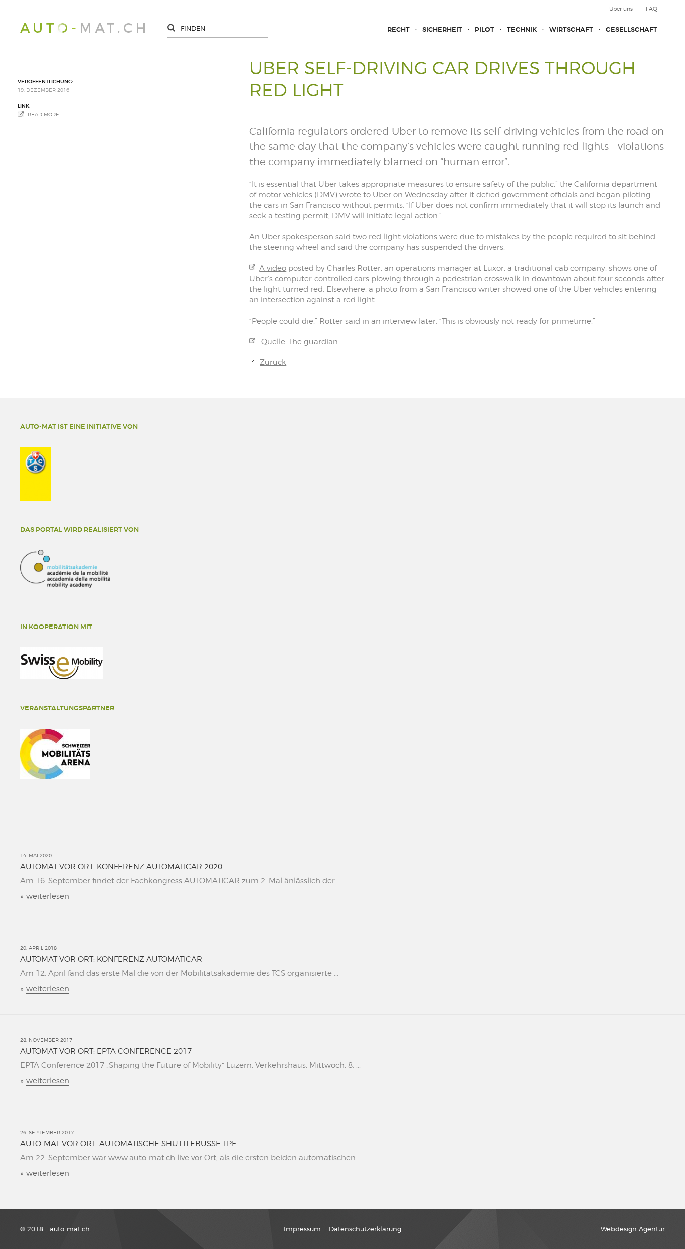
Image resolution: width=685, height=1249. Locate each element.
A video (272, 268)
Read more (43, 114)
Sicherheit (442, 29)
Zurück (273, 362)
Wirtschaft (571, 29)
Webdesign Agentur (633, 1229)
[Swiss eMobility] (61, 663)
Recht (398, 29)
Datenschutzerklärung (365, 1229)
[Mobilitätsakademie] (65, 569)
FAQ (651, 8)
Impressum (302, 1229)
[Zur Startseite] (82, 28)
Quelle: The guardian (298, 341)
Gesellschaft (631, 29)
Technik (522, 29)
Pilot (484, 29)
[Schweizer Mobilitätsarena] (55, 754)
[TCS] (35, 474)
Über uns (621, 8)
